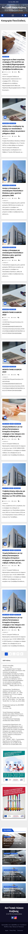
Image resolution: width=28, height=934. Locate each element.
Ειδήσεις (11, 423)
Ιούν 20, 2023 (7, 72)
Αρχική (6, 930)
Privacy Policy (13, 930)
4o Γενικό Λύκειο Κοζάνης (14, 7)
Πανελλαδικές (6, 56)
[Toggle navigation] (13, 15)
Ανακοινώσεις (5, 123)
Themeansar (21, 926)
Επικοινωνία (20, 930)
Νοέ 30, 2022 (7, 439)
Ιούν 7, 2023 (7, 317)
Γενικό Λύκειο (6, 423)
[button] (22, 15)
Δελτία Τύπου (5, 488)
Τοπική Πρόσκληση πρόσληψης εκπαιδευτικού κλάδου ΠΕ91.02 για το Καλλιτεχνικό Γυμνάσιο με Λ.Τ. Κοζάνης (13, 714)
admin (15, 72)
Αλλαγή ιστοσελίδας (8, 665)
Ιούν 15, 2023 (7, 136)
